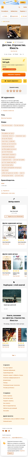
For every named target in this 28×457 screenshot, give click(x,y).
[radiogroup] (14, 91)
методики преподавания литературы (11, 167)
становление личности (7, 136)
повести (22, 173)
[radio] (8, 91)
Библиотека (14, 11)
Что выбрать (4, 11)
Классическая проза (7, 125)
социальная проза (6, 159)
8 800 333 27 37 (6, 437)
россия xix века (19, 175)
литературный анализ (7, 175)
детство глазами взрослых (9, 162)
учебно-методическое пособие (10, 173)
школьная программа (18, 159)
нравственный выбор (7, 165)
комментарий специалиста (8, 154)
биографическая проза (8, 133)
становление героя (20, 136)
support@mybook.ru (17, 437)
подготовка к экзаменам (8, 141)
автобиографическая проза (9, 149)
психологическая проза (8, 146)
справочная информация (8, 157)
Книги (5, 16)
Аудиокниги (15, 16)
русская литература (7, 151)
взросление (5, 170)
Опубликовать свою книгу (8, 193)
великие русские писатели (9, 144)
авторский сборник (7, 138)
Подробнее (22, 450)
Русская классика (18, 125)
